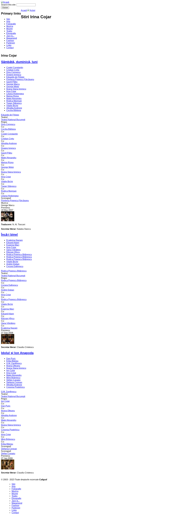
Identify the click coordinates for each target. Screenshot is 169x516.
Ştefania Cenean (14, 382)
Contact (10, 48)
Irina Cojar (11, 91)
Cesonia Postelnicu (15, 387)
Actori (32, 10)
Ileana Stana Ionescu (16, 89)
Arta (8, 21)
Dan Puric (11, 358)
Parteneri (10, 43)
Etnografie (11, 33)
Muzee (9, 29)
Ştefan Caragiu (13, 380)
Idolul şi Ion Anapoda (17, 353)
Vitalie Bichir (12, 105)
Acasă (24, 10)
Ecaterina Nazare (14, 240)
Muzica (9, 26)
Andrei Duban (12, 264)
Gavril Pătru (11, 82)
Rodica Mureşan (14, 101)
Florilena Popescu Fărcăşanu (20, 79)
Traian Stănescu (14, 103)
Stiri (8, 19)
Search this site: (9, 5)
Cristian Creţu (12, 70)
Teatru (9, 31)
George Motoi (12, 86)
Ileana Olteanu (13, 366)
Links (8, 45)
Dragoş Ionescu (13, 75)
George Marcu (13, 84)
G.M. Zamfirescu (14, 363)
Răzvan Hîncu (13, 252)
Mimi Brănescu (13, 377)
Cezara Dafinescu (14, 266)
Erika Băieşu (12, 361)
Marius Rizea (12, 96)
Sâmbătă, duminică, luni (19, 62)
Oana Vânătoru (13, 250)
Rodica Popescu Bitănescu (19, 254)
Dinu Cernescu (13, 72)
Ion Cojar (10, 370)
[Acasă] (5, 2)
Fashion (10, 40)
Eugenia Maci (12, 245)
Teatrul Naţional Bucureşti (13, 119)
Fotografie (11, 24)
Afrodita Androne (14, 108)
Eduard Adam (12, 242)
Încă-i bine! (9, 234)
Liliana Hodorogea (15, 94)
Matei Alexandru (14, 98)
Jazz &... (10, 36)
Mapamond (11, 38)
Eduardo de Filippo (15, 77)
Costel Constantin (14, 67)
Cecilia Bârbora (13, 110)
